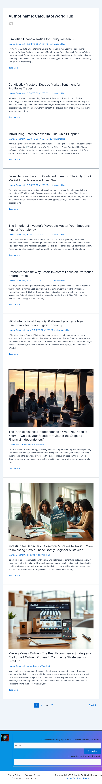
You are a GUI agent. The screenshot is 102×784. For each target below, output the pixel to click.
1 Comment (13, 444)
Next (92, 705)
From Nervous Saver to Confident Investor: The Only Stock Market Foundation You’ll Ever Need (50, 178)
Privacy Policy (14, 775)
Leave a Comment (16, 44)
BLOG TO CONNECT (36, 44)
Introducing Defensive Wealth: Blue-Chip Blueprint (43, 134)
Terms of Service (32, 775)
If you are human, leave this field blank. (84, 756)
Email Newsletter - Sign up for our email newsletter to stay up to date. (71, 739)
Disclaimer (16, 778)
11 (52, 705)
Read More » (14, 67)
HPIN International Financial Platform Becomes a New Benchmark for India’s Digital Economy (46, 323)
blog (29, 330)
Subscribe (92, 751)
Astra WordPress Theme (78, 778)
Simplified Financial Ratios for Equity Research (41, 39)
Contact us (31, 778)
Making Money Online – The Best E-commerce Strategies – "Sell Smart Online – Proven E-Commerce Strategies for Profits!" (49, 657)
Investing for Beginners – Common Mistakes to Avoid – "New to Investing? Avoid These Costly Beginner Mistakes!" (50, 548)
